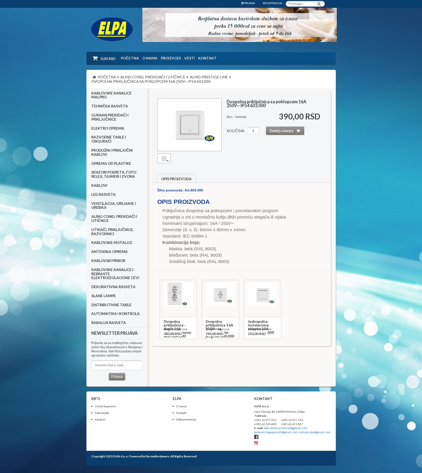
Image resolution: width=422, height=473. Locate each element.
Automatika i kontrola (115, 313)
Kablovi (99, 185)
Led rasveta (103, 194)
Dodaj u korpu (281, 130)
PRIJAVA (249, 3)
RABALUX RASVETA (108, 322)
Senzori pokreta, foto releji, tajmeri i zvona (113, 174)
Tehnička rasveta (109, 106)
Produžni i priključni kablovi (112, 152)
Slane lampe (103, 296)
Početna (130, 58)
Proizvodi (171, 58)
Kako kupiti (102, 413)
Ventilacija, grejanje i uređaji (113, 205)
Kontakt (207, 58)
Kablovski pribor (108, 260)
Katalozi (100, 419)
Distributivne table (111, 305)
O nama (150, 58)
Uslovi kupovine (105, 406)
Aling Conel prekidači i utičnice (114, 218)
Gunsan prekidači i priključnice (109, 117)
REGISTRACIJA (272, 3)
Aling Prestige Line (175, 329)
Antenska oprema (109, 251)
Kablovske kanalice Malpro (111, 95)
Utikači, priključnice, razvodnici (112, 231)
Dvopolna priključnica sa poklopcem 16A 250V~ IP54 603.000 (266, 103)
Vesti (189, 58)
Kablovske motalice (111, 242)
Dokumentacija (186, 419)
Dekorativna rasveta (113, 286)
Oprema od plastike (111, 163)
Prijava (117, 376)
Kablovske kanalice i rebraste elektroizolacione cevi (115, 273)
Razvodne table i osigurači (108, 139)
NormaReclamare (157, 456)
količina (235, 130)
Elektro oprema (107, 128)
